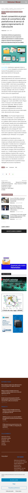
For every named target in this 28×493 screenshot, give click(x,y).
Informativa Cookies (6, 438)
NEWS (11, 11)
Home (2, 8)
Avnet (7, 167)
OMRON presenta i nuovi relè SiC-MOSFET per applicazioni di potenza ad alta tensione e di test (12, 418)
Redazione (4, 30)
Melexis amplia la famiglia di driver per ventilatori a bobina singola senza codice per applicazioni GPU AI (11, 392)
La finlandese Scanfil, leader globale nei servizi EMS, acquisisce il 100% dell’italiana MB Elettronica (18, 216)
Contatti (3, 443)
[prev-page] (2, 222)
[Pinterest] (9, 174)
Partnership (16, 11)
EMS (16, 167)
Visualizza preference (14, 487)
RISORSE (20, 11)
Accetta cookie (14, 480)
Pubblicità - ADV (5, 440)
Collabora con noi (5, 441)
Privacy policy (18, 491)
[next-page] (5, 222)
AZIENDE (6, 8)
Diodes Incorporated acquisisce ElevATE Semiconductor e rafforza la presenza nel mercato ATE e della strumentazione (10, 399)
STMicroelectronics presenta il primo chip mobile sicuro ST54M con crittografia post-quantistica (12, 426)
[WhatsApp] (12, 174)
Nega (14, 484)
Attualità (11, 8)
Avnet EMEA (4, 67)
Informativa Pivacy (5, 436)
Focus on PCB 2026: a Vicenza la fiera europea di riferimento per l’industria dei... (17, 200)
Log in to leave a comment (14, 231)
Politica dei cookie (9, 491)
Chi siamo (3, 444)
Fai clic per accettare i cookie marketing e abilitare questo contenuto (14, 284)
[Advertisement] (12, 244)
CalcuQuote (4, 69)
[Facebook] (2, 174)
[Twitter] (6, 174)
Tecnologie (3, 13)
